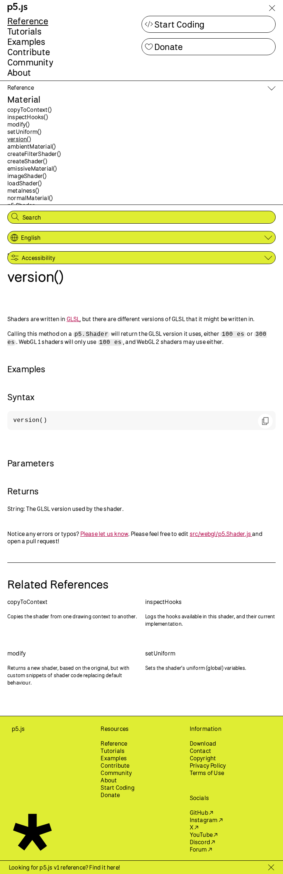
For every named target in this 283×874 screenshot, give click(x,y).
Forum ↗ (201, 849)
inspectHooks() (27, 117)
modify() (18, 124)
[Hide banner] (271, 867)
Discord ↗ (202, 842)
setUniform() (24, 131)
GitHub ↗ (201, 812)
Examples (26, 41)
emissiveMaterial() (32, 168)
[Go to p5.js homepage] (17, 7)
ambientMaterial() (31, 146)
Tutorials (24, 31)
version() (19, 139)
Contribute (28, 52)
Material (24, 99)
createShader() (27, 161)
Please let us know (104, 533)
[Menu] (272, 9)
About (19, 72)
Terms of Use (207, 773)
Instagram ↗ (206, 820)
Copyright (203, 758)
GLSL (73, 319)
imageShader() (27, 176)
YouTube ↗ (204, 834)
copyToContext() (29, 109)
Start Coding (179, 24)
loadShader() (24, 183)
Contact (200, 750)
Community (30, 62)
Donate (168, 47)
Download (203, 743)
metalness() (23, 190)
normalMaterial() (30, 198)
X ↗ (194, 827)
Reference (27, 21)
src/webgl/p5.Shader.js (221, 533)
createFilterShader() (34, 153)
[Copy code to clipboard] (265, 421)
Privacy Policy (208, 765)
